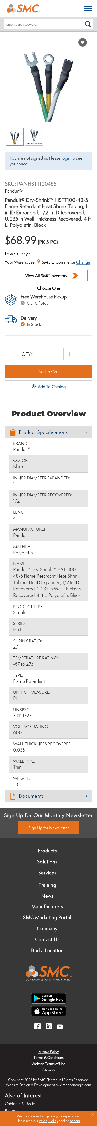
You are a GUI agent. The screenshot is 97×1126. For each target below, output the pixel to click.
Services (47, 873)
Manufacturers (47, 906)
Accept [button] (75, 1121)
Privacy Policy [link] (48, 1121)
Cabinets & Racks (20, 1103)
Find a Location (47, 950)
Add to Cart (48, 371)
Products (47, 851)
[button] (48, 432)
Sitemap (48, 1070)
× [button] (93, 1114)
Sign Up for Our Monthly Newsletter (48, 815)
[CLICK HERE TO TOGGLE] (88, 8)
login (65, 158)
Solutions (47, 862)
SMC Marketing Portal (47, 917)
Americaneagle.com (75, 1084)
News (47, 896)
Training (47, 885)
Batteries (12, 1110)
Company (47, 928)
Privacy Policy (48, 1051)
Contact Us (47, 939)
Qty (26, 354)
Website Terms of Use (48, 1063)
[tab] (48, 432)
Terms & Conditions (49, 1057)
